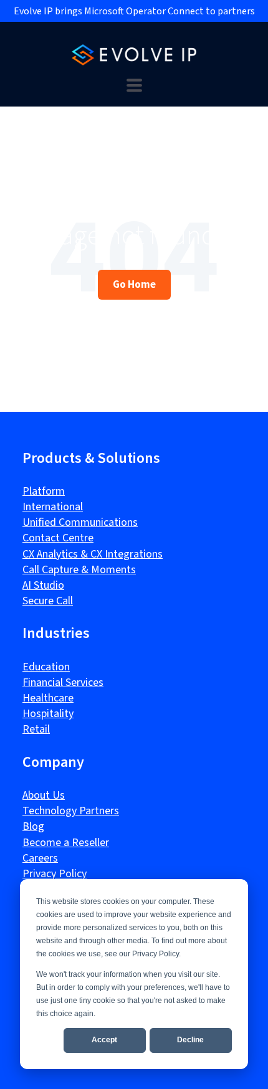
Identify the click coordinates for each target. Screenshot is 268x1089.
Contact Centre (57, 538)
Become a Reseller (65, 842)
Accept (104, 1039)
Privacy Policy (54, 874)
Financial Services (62, 682)
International (52, 507)
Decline (190, 1039)
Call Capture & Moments (79, 570)
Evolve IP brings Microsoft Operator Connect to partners (134, 11)
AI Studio (43, 585)
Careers (40, 858)
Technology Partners (70, 811)
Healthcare (48, 698)
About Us (43, 795)
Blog (33, 826)
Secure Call (47, 601)
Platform (43, 491)
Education (46, 667)
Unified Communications (80, 522)
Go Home (134, 284)
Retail (36, 729)
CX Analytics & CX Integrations (92, 554)
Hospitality (48, 713)
